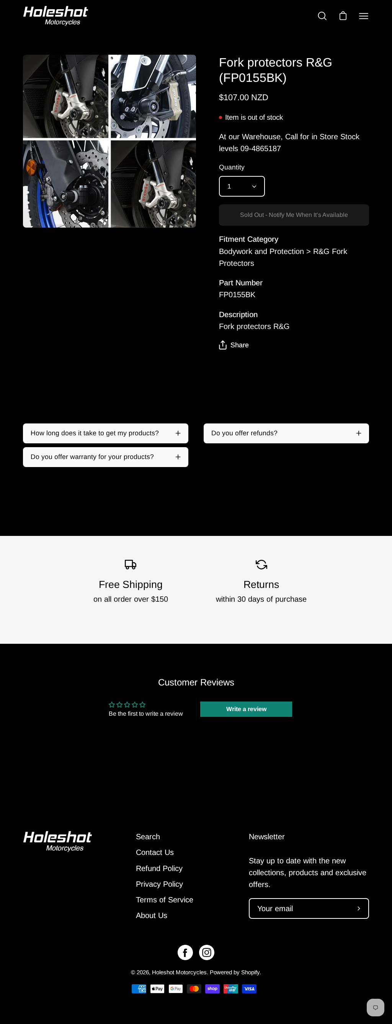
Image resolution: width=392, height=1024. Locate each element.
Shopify (250, 972)
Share (239, 345)
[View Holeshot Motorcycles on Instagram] (206, 952)
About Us (151, 915)
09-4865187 (260, 148)
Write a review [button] (246, 709)
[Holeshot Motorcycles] (55, 16)
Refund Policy (159, 868)
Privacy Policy (159, 884)
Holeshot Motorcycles (179, 972)
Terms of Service (164, 899)
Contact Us (155, 852)
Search (148, 836)
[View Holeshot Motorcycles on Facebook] (185, 952)
